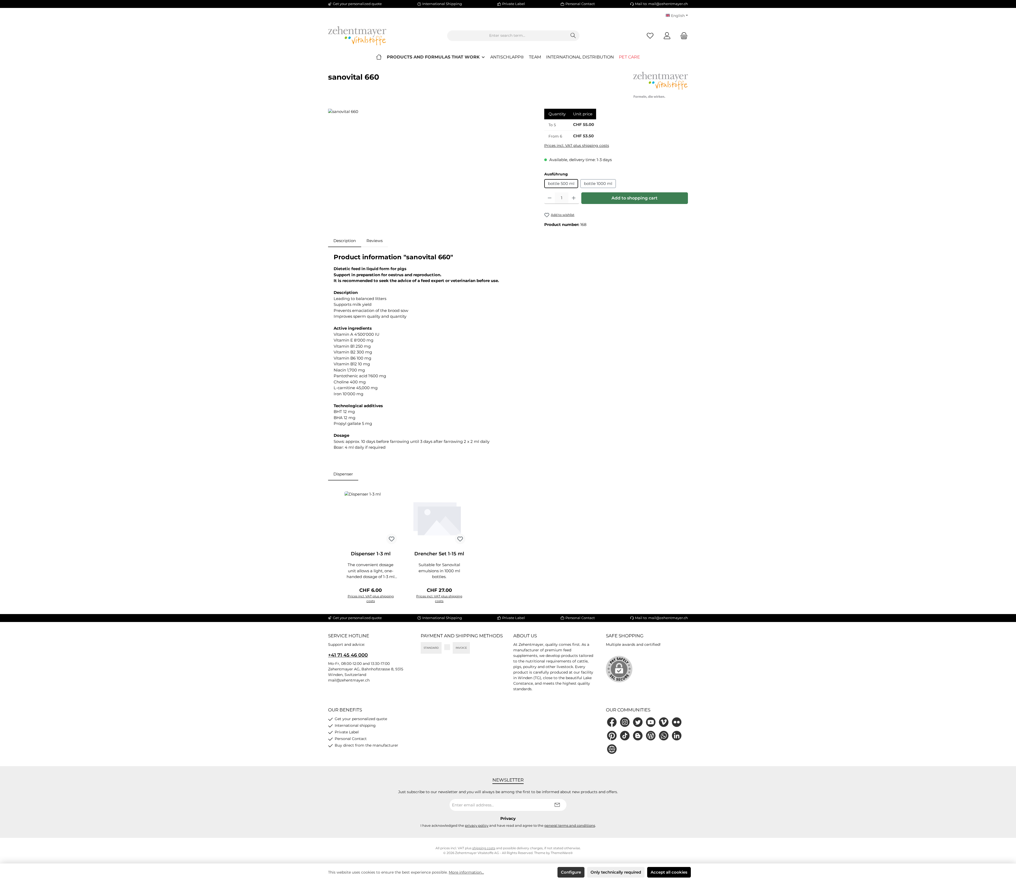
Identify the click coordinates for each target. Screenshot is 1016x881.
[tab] (344, 240)
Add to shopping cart (634, 198)
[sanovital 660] (430, 165)
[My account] (667, 35)
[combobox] (507, 35)
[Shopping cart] (682, 35)
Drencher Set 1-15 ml (439, 554)
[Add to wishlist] (391, 539)
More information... (466, 872)
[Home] (378, 57)
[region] (431, 165)
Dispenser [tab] (343, 473)
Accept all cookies (669, 872)
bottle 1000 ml (598, 183)
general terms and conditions (569, 825)
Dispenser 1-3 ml (371, 554)
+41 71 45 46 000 (348, 655)
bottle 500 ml (561, 183)
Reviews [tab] (374, 240)
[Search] (573, 35)
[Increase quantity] (573, 198)
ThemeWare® (562, 853)
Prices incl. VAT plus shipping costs (576, 145)
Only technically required (616, 872)
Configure (571, 872)
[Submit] (557, 805)
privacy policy (476, 825)
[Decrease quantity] (549, 198)
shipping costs (483, 848)
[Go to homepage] (357, 35)
